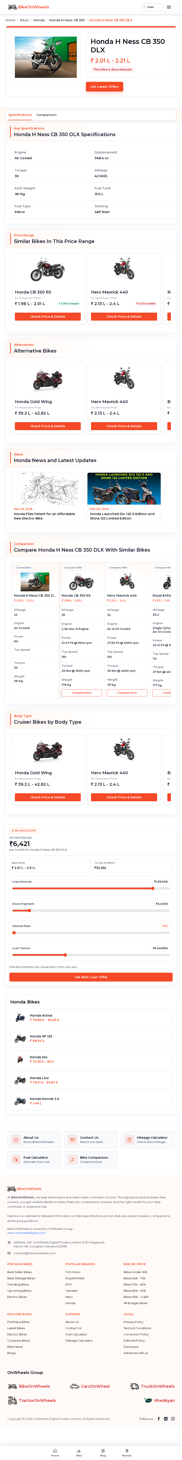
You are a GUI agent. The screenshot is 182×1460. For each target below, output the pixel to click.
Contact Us (73, 1328)
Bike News (15, 1346)
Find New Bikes (18, 1322)
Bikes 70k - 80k (135, 1284)
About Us (72, 1322)
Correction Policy (136, 1334)
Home (10, 20)
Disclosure (131, 1346)
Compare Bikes (18, 1340)
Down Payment (23, 903)
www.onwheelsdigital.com (26, 1233)
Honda (70, 1303)
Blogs (11, 1353)
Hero (69, 1297)
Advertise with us (136, 1353)
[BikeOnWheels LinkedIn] (166, 1419)
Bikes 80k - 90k (135, 1290)
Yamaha (71, 1290)
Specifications (20, 115)
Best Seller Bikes (19, 1272)
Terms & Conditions (137, 1328)
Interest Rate (21, 926)
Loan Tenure (21, 948)
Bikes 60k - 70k (135, 1278)
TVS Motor (73, 1272)
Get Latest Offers (104, 87)
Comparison (46, 115)
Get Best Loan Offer (91, 977)
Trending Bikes (18, 1284)
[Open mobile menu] (169, 7)
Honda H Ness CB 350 (67, 20)
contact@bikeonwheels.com (35, 1253)
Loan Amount (22, 881)
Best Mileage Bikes (21, 1278)
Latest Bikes (16, 1328)
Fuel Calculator (76, 1334)
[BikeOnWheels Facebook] (158, 1419)
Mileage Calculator (79, 1340)
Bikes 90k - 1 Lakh (136, 1297)
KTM (68, 1284)
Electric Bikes (17, 1297)
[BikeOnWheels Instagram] (173, 1419)
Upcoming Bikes (19, 1290)
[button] (151, 7)
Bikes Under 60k (136, 1272)
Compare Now (81, 692)
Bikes (24, 20)
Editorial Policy (134, 1340)
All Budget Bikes (135, 1303)
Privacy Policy (133, 1322)
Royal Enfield (74, 1278)
